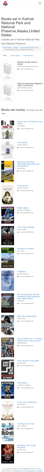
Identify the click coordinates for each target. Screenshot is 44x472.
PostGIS (40, 471)
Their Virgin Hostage (25, 227)
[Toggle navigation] (40, 3)
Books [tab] (5, 55)
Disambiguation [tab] (28, 55)
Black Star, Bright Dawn (27, 316)
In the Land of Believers (27, 402)
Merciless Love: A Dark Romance (26, 446)
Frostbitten (21, 271)
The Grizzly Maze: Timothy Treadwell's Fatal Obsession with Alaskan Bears (28, 296)
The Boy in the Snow (25, 423)
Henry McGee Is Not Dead (28, 360)
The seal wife (22, 185)
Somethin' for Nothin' (25, 248)
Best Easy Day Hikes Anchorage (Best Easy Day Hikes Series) (28, 163)
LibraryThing (17, 471)
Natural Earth (31, 471)
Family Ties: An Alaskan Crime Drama (29, 122)
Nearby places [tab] (15, 55)
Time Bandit (22, 142)
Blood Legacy (22, 207)
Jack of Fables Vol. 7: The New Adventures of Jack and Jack (30, 339)
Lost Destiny (22, 382)
